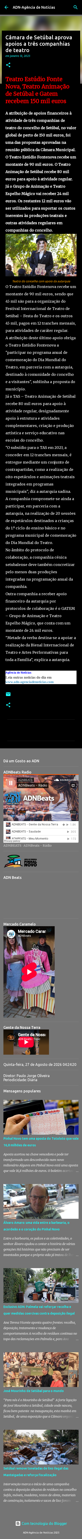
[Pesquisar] (75, 7)
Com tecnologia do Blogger (44, 1523)
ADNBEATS (12, 845)
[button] (8, 65)
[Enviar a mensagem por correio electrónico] (8, 695)
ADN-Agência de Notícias (34, 7)
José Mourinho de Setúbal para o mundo (33, 1391)
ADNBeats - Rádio (37, 845)
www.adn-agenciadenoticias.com (29, 682)
